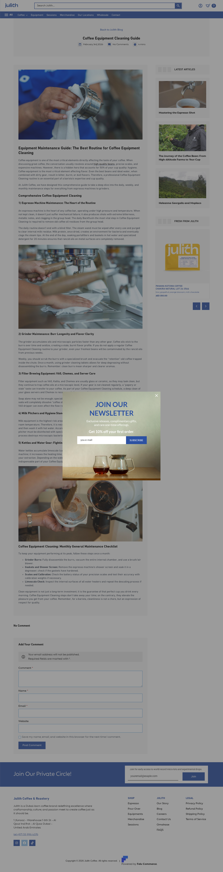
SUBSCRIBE (136, 440)
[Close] (156, 395)
